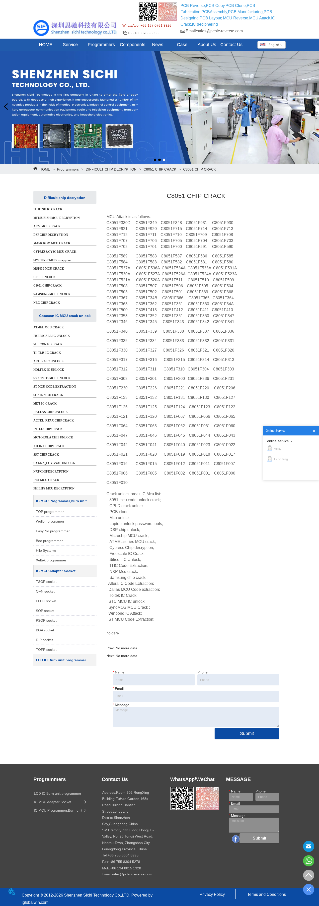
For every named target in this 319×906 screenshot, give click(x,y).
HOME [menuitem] (45, 44)
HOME (45, 169)
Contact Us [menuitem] (231, 44)
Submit (247, 733)
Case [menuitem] (182, 44)
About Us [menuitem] (207, 44)
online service (278, 441)
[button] (70, 44)
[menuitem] (70, 45)
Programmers (68, 169)
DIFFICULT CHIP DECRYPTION (111, 169)
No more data (126, 648)
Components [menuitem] (132, 44)
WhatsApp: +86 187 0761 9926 (146, 25)
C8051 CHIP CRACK (160, 169)
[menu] (138, 45)
